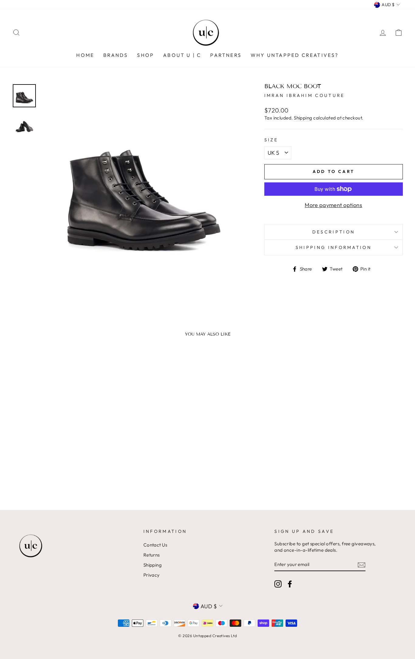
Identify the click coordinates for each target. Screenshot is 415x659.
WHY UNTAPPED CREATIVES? (295, 55)
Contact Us (155, 545)
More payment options (333, 205)
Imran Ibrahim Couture (304, 95)
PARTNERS (226, 55)
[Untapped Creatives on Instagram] (278, 584)
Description (333, 232)
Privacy (151, 575)
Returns (151, 555)
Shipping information (334, 247)
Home (85, 55)
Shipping (303, 118)
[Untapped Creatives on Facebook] (289, 584)
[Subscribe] (361, 565)
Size (271, 140)
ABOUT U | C (182, 55)
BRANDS (115, 55)
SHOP (145, 55)
